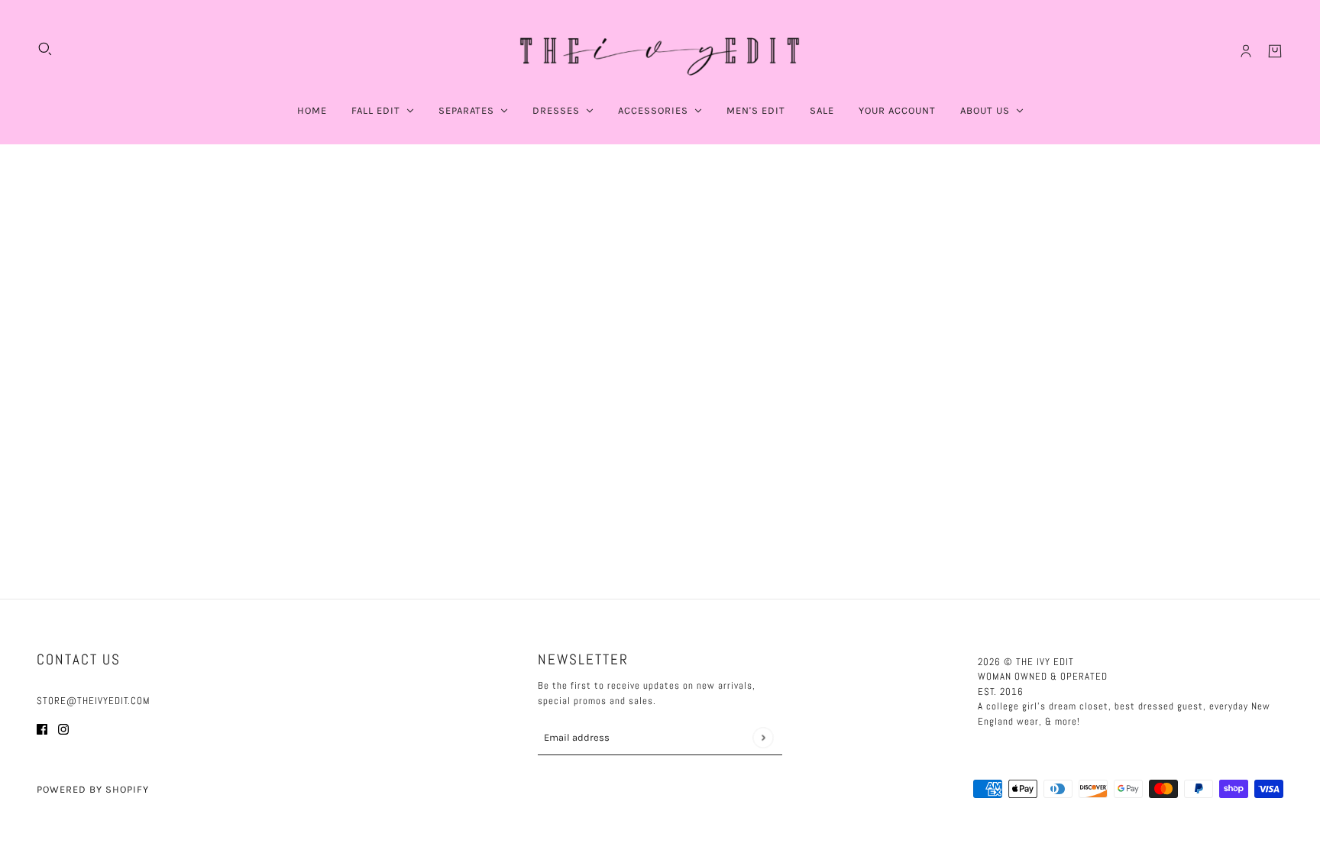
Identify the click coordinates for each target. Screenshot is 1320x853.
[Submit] (762, 737)
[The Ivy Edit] (660, 51)
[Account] (1246, 51)
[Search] (45, 48)
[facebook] (42, 729)
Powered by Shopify (93, 789)
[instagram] (63, 729)
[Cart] (1275, 51)
